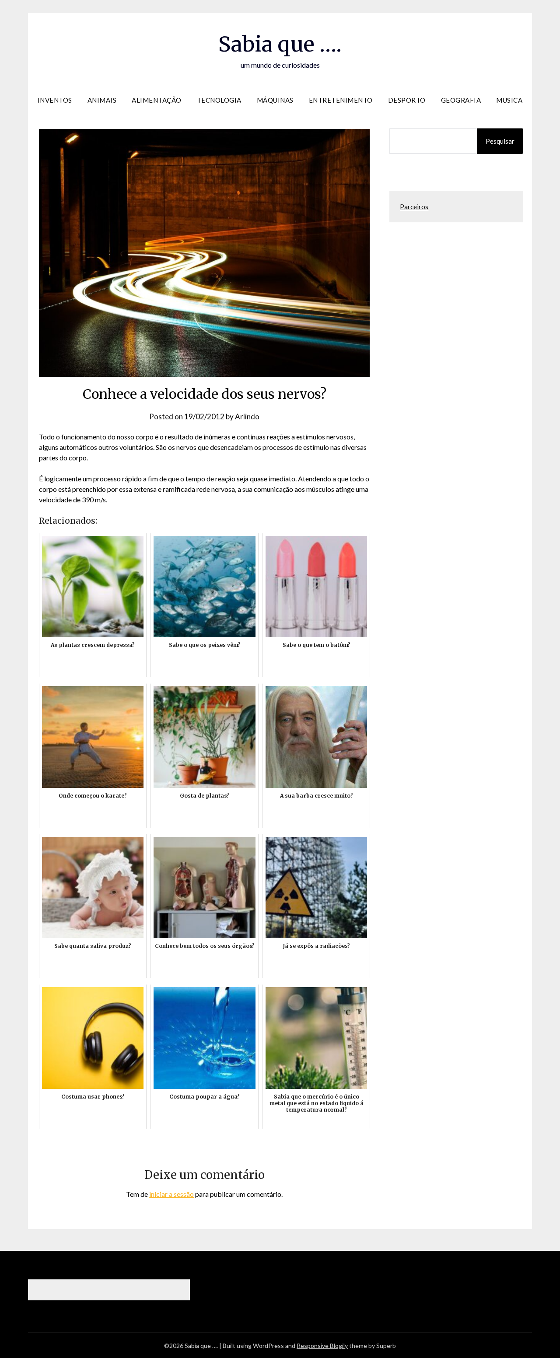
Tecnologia (219, 100)
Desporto (407, 100)
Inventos (55, 100)
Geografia (461, 100)
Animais (102, 100)
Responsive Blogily (322, 1345)
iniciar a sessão (171, 1194)
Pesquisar (500, 141)
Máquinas (275, 100)
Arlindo (247, 416)
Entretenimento (341, 100)
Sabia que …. (280, 44)
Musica (509, 100)
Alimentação (157, 100)
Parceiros (414, 207)
